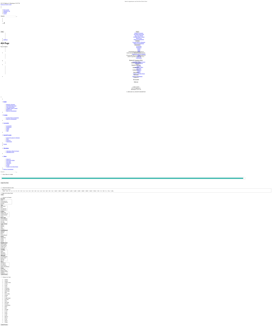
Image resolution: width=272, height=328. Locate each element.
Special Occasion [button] (7, 135)
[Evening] (6, 203)
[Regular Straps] (4, 270)
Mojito (6, 281)
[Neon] (2, 227)
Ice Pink (7, 299)
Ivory (6, 312)
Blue (6, 292)
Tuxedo (5, 144)
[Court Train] (4, 247)
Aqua (6, 286)
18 (32, 191)
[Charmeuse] (3, 237)
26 (43, 191)
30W (87, 191)
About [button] (4, 156)
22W (71, 191)
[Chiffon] (3, 239)
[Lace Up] (4, 221)
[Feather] (3, 240)
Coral (6, 310)
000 (4, 191)
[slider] (244, 178)
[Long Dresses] (4, 210)
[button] (137, 32)
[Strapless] (4, 273)
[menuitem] (137, 9)
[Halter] (4, 251)
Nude (6, 313)
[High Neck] (4, 252)
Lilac (6, 296)
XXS (95, 191)
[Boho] (4, 207)
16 (29, 191)
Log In (4, 13)
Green (6, 284)
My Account (6, 9)
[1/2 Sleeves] (5, 263)
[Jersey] (3, 241)
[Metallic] (2, 226)
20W (67, 191)
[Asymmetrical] (4, 245)
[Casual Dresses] (6, 201)
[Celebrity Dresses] (5, 213)
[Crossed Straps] (4, 220)
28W (83, 191)
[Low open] (4, 222)
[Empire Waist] (4, 258)
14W (56, 191)
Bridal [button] (4, 101)
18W (63, 191)
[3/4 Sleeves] (5, 264)
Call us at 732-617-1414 (6, 4)
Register (5, 12)
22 (38, 191)
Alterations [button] (6, 148)
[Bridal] (6, 200)
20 (35, 191)
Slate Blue (7, 291)
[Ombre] (2, 228)
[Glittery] (2, 225)
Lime (6, 285)
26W (79, 191)
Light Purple (7, 298)
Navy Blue (7, 293)
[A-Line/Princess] (4, 256)
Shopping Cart (6, 11)
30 (49, 191)
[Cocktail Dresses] (6, 202)
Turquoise (7, 288)
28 (46, 191)
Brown (6, 316)
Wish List (136, 81)
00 (7, 191)
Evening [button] (5, 115)
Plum (6, 306)
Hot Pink (7, 302)
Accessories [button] (6, 123)
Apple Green (8, 282)
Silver (6, 320)
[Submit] (16, 16)
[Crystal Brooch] (4, 235)
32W (91, 191)
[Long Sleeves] (5, 265)
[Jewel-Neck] (4, 254)
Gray (6, 319)
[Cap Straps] (4, 269)
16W (60, 191)
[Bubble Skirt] (5, 212)
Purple (6, 295)
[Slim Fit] (4, 260)
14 (26, 191)
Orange (6, 309)
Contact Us (136, 77)
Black (6, 318)
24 (41, 191)
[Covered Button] (4, 219)
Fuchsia (6, 303)
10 (21, 191)
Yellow (6, 279)
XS (98, 191)
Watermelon (7, 305)
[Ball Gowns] (4, 206)
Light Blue (7, 289)
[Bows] (4, 234)
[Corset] (5, 216)
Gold (6, 315)
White (6, 322)
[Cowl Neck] (4, 250)
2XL (112, 191)
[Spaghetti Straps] (4, 271)
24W (75, 191)
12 (24, 191)
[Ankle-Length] (4, 244)
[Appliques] (4, 231)
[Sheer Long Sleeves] (5, 266)
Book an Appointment (8, 169)
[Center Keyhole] (5, 215)
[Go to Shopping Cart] (1, 6)
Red (6, 308)
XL (109, 191)
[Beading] (4, 232)
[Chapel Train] (4, 246)
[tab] (137, 101)
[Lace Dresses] (4, 208)
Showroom (136, 74)
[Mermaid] (4, 259)
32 (52, 191)
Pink (6, 301)
